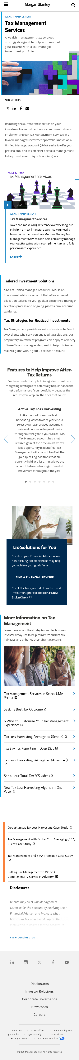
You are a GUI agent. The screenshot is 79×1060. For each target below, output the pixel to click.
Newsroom (39, 1007)
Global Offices (38, 1030)
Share (14, 257)
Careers (39, 1015)
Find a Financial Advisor (35, 577)
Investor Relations (39, 992)
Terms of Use (57, 1034)
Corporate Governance (39, 999)
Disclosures (39, 984)
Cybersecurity (35, 1034)
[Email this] (27, 109)
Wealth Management (18, 16)
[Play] (8, 205)
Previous (6, 439)
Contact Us (16, 1030)
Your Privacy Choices (48, 1038)
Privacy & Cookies (20, 1038)
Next (73, 439)
